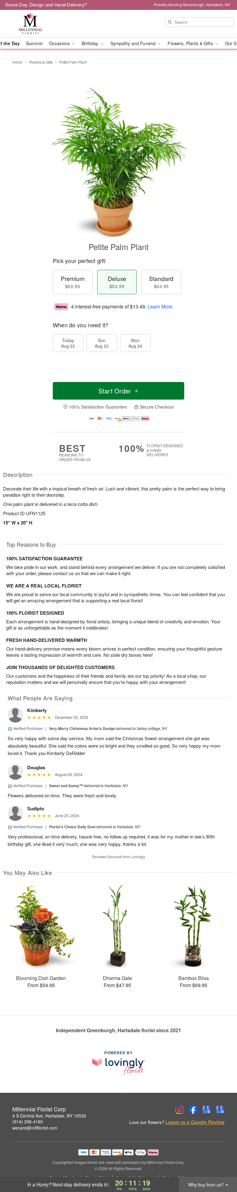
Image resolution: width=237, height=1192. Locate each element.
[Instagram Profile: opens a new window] (179, 1109)
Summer (34, 43)
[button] (221, 1165)
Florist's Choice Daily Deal (72, 826)
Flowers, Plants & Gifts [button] (191, 43)
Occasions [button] (60, 43)
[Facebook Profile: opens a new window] (193, 1109)
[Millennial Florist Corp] (40, 24)
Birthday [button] (90, 43)
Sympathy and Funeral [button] (133, 43)
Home (17, 62)
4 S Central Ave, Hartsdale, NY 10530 (49, 1116)
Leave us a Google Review (195, 1122)
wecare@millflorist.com (34, 1128)
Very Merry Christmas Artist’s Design (82, 728)
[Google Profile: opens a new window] (206, 1109)
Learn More (160, 306)
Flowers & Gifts (41, 62)
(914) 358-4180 (27, 1121)
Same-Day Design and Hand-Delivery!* (46, 4)
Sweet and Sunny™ (66, 785)
